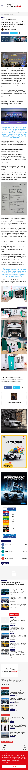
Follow (25, 547)
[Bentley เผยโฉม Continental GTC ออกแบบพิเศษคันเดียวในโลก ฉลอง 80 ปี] (14, 573)
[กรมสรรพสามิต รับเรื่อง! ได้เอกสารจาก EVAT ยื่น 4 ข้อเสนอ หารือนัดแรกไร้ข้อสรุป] (5, 600)
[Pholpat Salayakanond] (2, 29)
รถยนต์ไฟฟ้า (20, 379)
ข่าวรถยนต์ (3, 594)
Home (2, 12)
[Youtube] (8, 684)
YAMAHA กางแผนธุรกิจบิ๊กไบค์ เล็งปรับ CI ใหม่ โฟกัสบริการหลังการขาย (18, 725)
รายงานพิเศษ (13, 728)
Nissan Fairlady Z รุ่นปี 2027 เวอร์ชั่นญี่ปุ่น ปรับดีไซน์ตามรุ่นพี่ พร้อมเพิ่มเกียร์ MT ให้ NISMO (17, 591)
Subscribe (24, 558)
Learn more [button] (5, 762)
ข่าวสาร (5, 12)
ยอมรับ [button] (14, 766)
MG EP (7, 377)
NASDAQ (18, 377)
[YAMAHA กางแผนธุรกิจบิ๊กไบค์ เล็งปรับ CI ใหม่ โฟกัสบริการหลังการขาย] (5, 727)
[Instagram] (4, 684)
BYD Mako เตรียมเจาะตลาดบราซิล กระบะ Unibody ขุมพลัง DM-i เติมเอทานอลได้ (18, 606)
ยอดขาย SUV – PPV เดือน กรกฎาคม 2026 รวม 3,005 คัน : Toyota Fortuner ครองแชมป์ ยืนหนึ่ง (17, 653)
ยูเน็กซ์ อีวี (14, 379)
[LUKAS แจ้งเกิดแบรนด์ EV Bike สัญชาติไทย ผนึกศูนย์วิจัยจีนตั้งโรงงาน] (5, 720)
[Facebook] (2, 684)
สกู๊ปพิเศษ (12, 721)
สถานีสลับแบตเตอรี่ (5, 381)
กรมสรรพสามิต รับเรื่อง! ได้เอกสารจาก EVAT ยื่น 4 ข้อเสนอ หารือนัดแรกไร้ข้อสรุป (18, 598)
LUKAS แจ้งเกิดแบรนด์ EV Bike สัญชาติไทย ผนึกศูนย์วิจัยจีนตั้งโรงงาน (17, 719)
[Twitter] (6, 684)
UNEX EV (4, 379)
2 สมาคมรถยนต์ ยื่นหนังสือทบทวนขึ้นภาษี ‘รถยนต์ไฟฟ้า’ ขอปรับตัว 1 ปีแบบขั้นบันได (18, 734)
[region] (14, 451)
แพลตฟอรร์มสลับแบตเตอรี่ (15, 381)
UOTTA (9, 379)
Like (26, 544)
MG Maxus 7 (12, 377)
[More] (19, 33)
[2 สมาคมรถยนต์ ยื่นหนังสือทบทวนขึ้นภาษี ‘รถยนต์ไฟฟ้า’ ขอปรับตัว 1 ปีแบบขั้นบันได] (5, 735)
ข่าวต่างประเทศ (4, 580)
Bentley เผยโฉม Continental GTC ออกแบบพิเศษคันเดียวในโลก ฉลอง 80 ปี (12, 583)
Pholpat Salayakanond (10, 29)
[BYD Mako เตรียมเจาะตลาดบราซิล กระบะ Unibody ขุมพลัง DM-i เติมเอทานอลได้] (5, 607)
